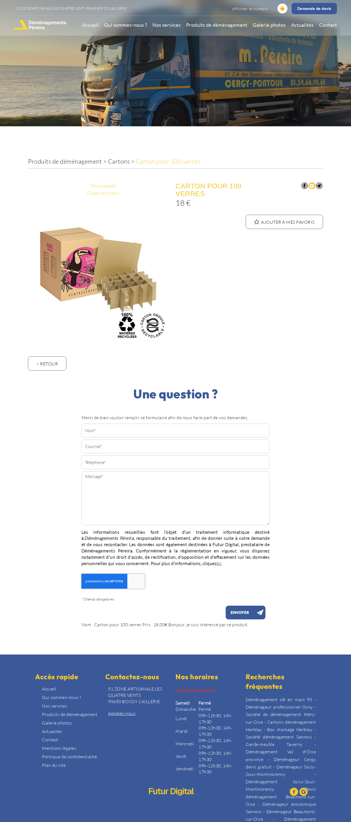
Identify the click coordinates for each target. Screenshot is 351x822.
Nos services (166, 25)
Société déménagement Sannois (279, 736)
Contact (328, 25)
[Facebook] (294, 792)
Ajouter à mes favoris (288, 222)
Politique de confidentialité (69, 756)
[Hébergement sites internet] (171, 801)
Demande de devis (314, 8)
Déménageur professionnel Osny (279, 706)
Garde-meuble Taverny (274, 744)
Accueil (90, 25)
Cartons (119, 161)
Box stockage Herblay (289, 729)
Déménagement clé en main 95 (279, 699)
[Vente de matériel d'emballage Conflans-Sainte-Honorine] (99, 270)
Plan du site (54, 765)
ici (219, 563)
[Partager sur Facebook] (304, 185)
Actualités (302, 25)
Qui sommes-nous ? (125, 25)
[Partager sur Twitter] (311, 185)
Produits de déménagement (216, 25)
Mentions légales (59, 748)
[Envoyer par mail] (319, 185)
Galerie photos (269, 25)
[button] (282, 8)
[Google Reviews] (303, 792)
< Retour (47, 363)
